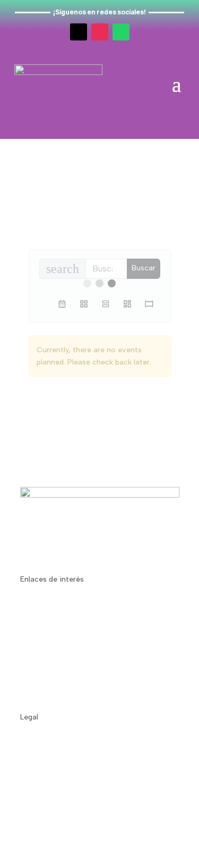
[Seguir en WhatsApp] (121, 31)
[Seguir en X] (78, 31)
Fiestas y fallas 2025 (56, 647)
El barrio (34, 627)
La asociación (44, 608)
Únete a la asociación (58, 668)
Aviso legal (39, 765)
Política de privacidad (58, 745)
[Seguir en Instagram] (99, 31)
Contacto (37, 688)
